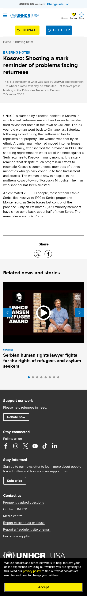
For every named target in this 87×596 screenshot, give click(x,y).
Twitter (25, 446)
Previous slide (7, 312)
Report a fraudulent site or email (26, 529)
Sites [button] (81, 17)
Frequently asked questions (23, 502)
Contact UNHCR (15, 509)
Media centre (13, 516)
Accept (43, 587)
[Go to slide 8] (59, 378)
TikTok (45, 446)
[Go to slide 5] (47, 378)
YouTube (35, 446)
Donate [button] (73, 18)
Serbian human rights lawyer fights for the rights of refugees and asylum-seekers (43, 361)
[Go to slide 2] (34, 378)
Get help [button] (61, 30)
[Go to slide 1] (30, 378)
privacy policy (32, 571)
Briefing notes (24, 42)
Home (7, 42)
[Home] (24, 16)
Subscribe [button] (14, 480)
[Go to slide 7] (55, 378)
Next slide (79, 312)
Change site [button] (55, 4)
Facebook (6, 446)
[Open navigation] (5, 16)
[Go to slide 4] (42, 378)
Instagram (15, 446)
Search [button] (64, 17)
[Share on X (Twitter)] (37, 253)
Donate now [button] (16, 416)
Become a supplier (17, 536)
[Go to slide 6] (51, 378)
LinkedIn (54, 446)
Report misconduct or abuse (24, 522)
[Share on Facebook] (48, 253)
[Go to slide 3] (38, 378)
